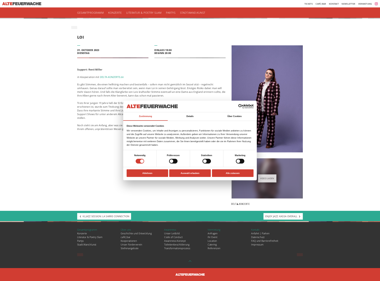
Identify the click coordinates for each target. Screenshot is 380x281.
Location (212, 240)
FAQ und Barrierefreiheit (264, 240)
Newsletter (348, 3)
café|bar (125, 237)
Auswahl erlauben (190, 173)
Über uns (126, 229)
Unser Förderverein (131, 244)
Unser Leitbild (172, 233)
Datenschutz (258, 237)
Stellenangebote (130, 248)
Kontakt (334, 3)
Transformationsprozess (177, 248)
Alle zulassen (233, 173)
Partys (170, 12)
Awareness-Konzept (175, 240)
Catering (212, 244)
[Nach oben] (190, 262)
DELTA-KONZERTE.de (112, 77)
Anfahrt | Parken (260, 233)
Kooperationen (129, 240)
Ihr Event (212, 237)
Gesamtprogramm (90, 12)
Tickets (308, 3)
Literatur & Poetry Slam (144, 12)
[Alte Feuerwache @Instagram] (376, 3)
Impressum (257, 244)
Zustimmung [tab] (145, 116)
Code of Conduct (173, 237)
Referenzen (214, 248)
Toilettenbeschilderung (176, 244)
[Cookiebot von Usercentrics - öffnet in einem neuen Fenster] (241, 106)
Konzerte (115, 12)
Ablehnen (147, 173)
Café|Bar (321, 3)
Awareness (170, 229)
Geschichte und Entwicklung (136, 233)
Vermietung (365, 3)
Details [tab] (190, 116)
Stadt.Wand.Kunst (192, 12)
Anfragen (212, 233)
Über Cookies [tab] (234, 116)
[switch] (173, 161)
